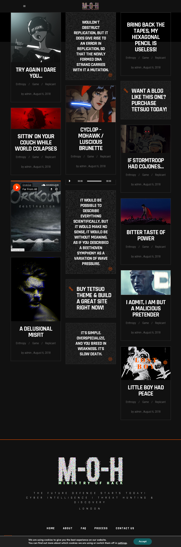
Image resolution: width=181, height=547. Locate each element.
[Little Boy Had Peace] (146, 363)
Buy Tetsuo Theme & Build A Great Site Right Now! (94, 298)
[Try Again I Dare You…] (36, 37)
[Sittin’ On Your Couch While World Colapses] (36, 118)
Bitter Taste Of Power (146, 235)
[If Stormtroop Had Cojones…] (146, 139)
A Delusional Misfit (35, 332)
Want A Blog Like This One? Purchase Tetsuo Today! (149, 100)
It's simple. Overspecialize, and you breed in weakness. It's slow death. (90, 343)
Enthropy (21, 84)
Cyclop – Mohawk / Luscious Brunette (90, 139)
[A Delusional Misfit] (36, 289)
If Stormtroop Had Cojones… (146, 163)
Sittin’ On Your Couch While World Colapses (36, 142)
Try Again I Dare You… (36, 73)
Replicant (50, 84)
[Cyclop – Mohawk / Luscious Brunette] (91, 104)
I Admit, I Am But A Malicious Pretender (145, 308)
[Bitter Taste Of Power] (146, 212)
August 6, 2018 (42, 94)
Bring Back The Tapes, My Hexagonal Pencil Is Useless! (146, 37)
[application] (91, 181)
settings (122, 543)
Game (35, 84)
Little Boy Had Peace (146, 391)
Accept (143, 541)
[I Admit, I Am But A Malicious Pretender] (146, 282)
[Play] (69, 181)
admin (28, 94)
